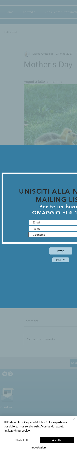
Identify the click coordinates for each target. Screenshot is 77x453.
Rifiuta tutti (21, 440)
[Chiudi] (71, 421)
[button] (60, 259)
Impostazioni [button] (38, 447)
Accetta (56, 440)
